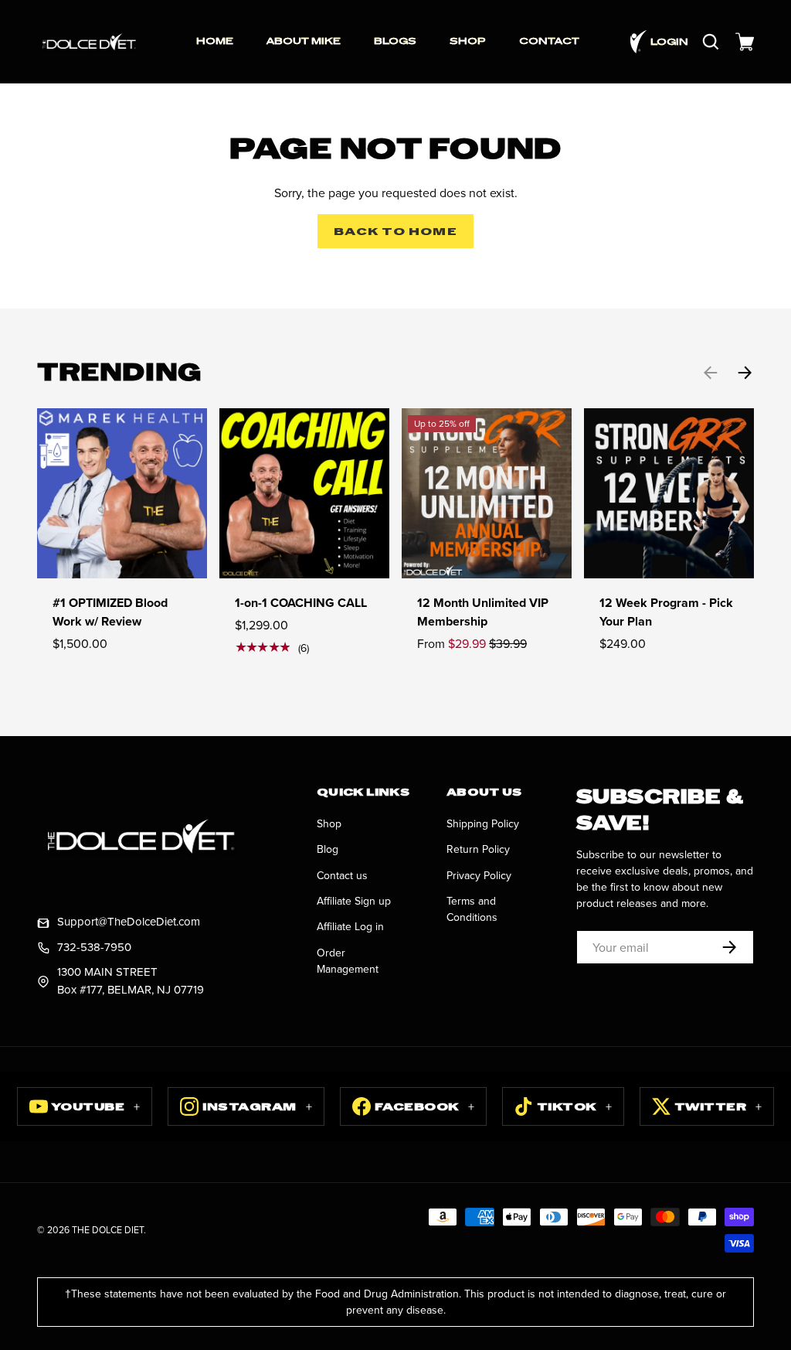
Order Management (348, 961)
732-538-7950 (94, 947)
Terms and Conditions (471, 909)
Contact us (342, 875)
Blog (327, 849)
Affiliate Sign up (354, 901)
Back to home (395, 231)
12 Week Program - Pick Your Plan (666, 612)
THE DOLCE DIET (108, 1229)
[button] (745, 42)
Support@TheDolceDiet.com (128, 921)
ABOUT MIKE (303, 41)
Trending (119, 372)
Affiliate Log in (350, 926)
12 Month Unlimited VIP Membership (482, 612)
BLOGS (395, 41)
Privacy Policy (478, 875)
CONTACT (549, 41)
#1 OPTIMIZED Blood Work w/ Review (110, 612)
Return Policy (478, 849)
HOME (214, 41)
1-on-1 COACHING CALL (301, 603)
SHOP (468, 41)
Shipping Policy (482, 823)
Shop (329, 823)
